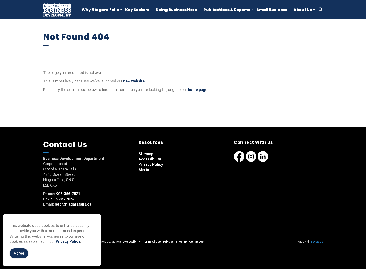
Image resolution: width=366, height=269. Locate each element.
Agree (19, 253)
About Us (303, 9)
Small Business (271, 9)
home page (197, 89)
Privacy (168, 241)
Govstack (316, 241)
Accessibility (150, 159)
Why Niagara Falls (100, 9)
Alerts (144, 169)
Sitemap (146, 154)
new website (134, 81)
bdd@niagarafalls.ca (73, 204)
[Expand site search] (320, 9)
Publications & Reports (227, 9)
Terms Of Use (152, 241)
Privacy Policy (68, 241)
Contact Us (196, 241)
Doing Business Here (176, 9)
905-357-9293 (63, 199)
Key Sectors (137, 9)
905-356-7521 (68, 193)
